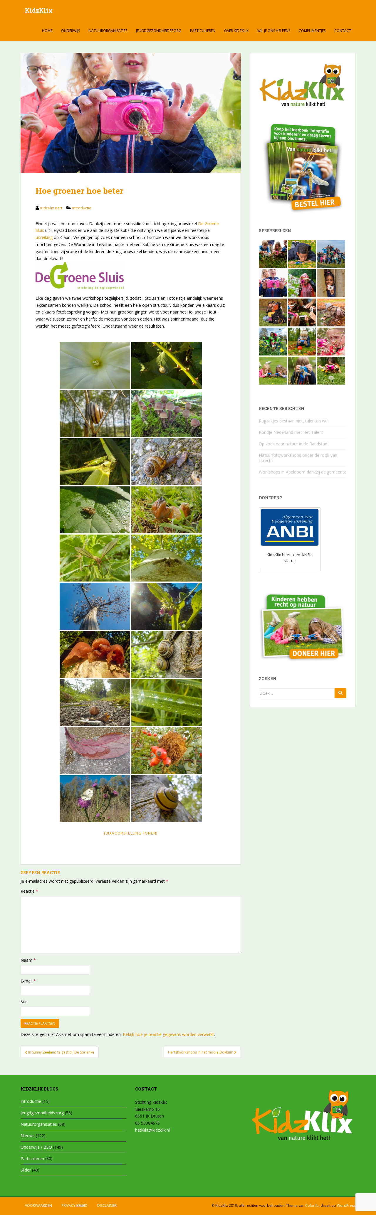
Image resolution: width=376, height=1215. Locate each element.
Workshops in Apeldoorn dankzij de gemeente (302, 472)
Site (24, 1001)
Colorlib (312, 1205)
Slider (26, 1170)
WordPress (346, 1205)
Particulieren (202, 30)
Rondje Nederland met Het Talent (291, 432)
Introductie (81, 207)
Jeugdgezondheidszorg (158, 30)
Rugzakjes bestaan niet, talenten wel (293, 421)
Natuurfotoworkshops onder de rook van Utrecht (298, 457)
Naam (28, 960)
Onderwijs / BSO (36, 1147)
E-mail (28, 981)
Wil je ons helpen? (273, 30)
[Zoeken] (340, 693)
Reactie (29, 891)
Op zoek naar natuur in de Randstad (293, 443)
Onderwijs (70, 30)
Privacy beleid (75, 1205)
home (47, 30)
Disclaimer (107, 1205)
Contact (342, 30)
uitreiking (44, 237)
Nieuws (28, 1135)
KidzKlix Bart (51, 207)
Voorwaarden (38, 1205)
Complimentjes (312, 30)
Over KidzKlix (236, 30)
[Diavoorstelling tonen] (130, 833)
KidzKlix (39, 10)
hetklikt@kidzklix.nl (152, 1130)
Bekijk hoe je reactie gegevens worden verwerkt (168, 1034)
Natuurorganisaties (108, 30)
